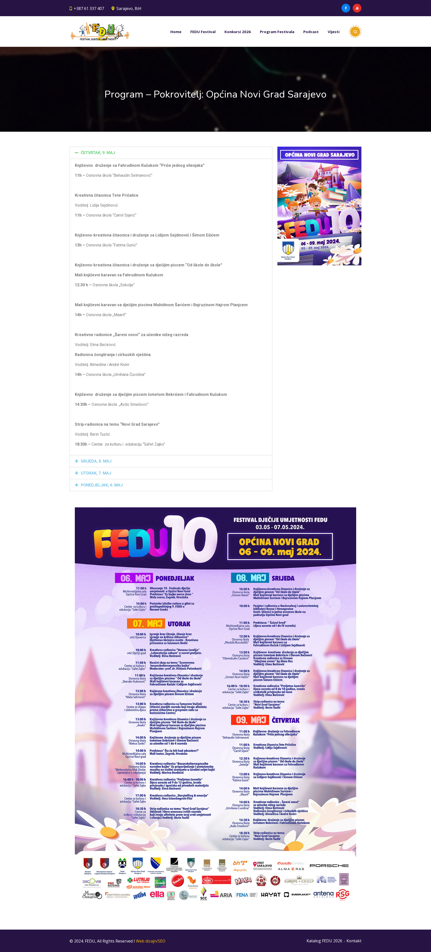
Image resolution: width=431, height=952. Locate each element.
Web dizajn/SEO (150, 941)
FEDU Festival (203, 31)
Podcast (311, 31)
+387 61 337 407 (89, 8)
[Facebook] (345, 8)
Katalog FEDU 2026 (324, 941)
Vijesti (333, 31)
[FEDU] (100, 31)
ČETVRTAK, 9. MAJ (98, 152)
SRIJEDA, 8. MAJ (96, 461)
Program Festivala (277, 31)
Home (175, 31)
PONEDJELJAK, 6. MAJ (102, 485)
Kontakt (353, 941)
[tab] (171, 153)
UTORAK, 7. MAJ (96, 473)
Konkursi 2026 (237, 31)
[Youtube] (357, 8)
